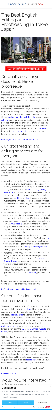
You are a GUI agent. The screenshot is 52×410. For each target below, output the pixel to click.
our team (27, 309)
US (23, 329)
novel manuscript (18, 131)
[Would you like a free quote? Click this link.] (20, 140)
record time (31, 360)
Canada (35, 329)
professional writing (9, 326)
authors (4, 120)
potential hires (17, 315)
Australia (42, 329)
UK (29, 329)
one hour (32, 273)
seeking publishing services (35, 247)
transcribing (16, 224)
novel (48, 238)
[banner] (26, 4)
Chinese (6, 261)
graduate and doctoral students (21, 117)
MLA (27, 198)
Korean (14, 261)
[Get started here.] (8, 374)
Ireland (4, 332)
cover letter (42, 128)
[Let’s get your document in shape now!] (18, 289)
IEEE (19, 198)
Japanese (40, 258)
